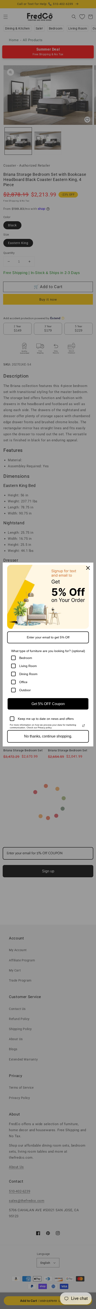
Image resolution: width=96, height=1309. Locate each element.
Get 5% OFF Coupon (48, 704)
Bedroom (25, 658)
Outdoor (25, 690)
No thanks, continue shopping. (48, 736)
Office (23, 682)
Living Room (28, 666)
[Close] (88, 568)
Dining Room (28, 674)
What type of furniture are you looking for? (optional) (48, 651)
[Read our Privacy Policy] (83, 725)
